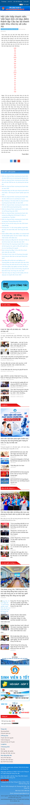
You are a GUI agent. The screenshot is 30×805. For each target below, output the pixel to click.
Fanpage (3, 1)
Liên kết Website (17, 1)
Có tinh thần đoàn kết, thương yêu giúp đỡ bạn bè (14, 369)
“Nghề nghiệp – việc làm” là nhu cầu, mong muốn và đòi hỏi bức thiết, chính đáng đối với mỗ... (19, 344)
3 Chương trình (5, 746)
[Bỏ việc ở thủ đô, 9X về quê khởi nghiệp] (5, 398)
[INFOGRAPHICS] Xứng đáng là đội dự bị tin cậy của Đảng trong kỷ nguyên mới (19, 480)
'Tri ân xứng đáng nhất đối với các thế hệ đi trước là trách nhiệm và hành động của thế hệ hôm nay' (19, 525)
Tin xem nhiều (6, 305)
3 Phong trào (4, 735)
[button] (28, 13)
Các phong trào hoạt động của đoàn (9, 29)
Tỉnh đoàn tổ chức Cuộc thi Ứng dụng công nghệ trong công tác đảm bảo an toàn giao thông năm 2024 (15, 256)
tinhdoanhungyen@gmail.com (21, 793)
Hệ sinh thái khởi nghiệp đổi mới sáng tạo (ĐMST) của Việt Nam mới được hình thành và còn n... (19, 384)
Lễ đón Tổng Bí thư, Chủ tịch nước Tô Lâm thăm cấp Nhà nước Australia (19, 539)
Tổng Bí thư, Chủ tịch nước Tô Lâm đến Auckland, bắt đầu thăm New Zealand (19, 532)
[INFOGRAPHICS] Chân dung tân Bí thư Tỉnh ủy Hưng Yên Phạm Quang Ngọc (19, 473)
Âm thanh (26, 4)
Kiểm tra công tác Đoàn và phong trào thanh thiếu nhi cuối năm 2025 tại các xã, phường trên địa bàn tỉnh (15, 182)
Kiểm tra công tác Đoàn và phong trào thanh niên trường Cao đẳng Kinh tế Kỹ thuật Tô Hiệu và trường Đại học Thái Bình (15, 215)
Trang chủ (4, 729)
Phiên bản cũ (4, 780)
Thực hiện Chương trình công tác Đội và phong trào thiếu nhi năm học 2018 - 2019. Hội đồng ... (19, 391)
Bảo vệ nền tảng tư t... (8, 488)
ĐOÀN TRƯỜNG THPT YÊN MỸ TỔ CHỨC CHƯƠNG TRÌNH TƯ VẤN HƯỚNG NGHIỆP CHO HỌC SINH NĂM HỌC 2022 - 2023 (15, 629)
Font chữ (26, 1)
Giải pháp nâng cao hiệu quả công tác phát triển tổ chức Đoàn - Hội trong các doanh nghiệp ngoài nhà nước (15, 192)
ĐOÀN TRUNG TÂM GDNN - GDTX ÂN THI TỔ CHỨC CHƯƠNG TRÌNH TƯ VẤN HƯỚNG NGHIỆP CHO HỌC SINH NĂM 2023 (14, 618)
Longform (4, 405)
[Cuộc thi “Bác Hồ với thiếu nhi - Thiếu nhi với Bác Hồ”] (15, 317)
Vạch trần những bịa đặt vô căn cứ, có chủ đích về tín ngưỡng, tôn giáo (19, 546)
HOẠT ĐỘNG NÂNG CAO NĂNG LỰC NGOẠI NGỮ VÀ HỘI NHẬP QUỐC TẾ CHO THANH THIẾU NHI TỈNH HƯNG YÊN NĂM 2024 (15, 235)
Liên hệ (10, 1)
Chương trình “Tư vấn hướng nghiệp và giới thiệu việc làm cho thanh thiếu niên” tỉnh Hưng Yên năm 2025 (15, 229)
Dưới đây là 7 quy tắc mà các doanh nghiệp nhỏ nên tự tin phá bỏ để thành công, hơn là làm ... (19, 351)
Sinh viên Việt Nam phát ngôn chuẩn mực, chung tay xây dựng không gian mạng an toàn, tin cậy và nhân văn (15, 441)
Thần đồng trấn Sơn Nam (17, 465)
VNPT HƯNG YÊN (18, 804)
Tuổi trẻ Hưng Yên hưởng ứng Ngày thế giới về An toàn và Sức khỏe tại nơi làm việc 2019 (19, 646)
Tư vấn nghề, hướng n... (9, 563)
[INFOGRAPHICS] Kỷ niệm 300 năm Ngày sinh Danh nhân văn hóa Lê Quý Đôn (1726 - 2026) (19, 453)
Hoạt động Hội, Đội (6, 755)
